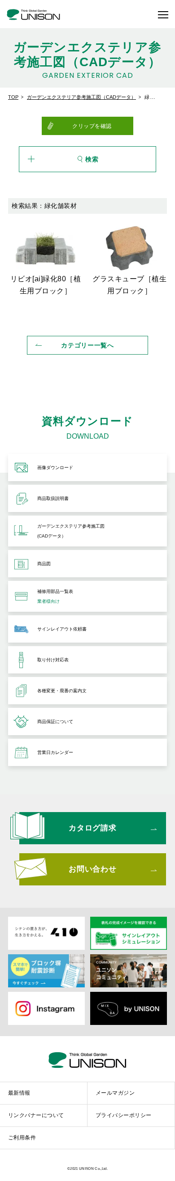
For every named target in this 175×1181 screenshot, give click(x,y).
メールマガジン (115, 1092)
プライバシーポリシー (124, 1115)
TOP (13, 97)
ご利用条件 (22, 1137)
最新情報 (19, 1092)
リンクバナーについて (36, 1115)
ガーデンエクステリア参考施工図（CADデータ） (81, 97)
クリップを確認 (92, 125)
